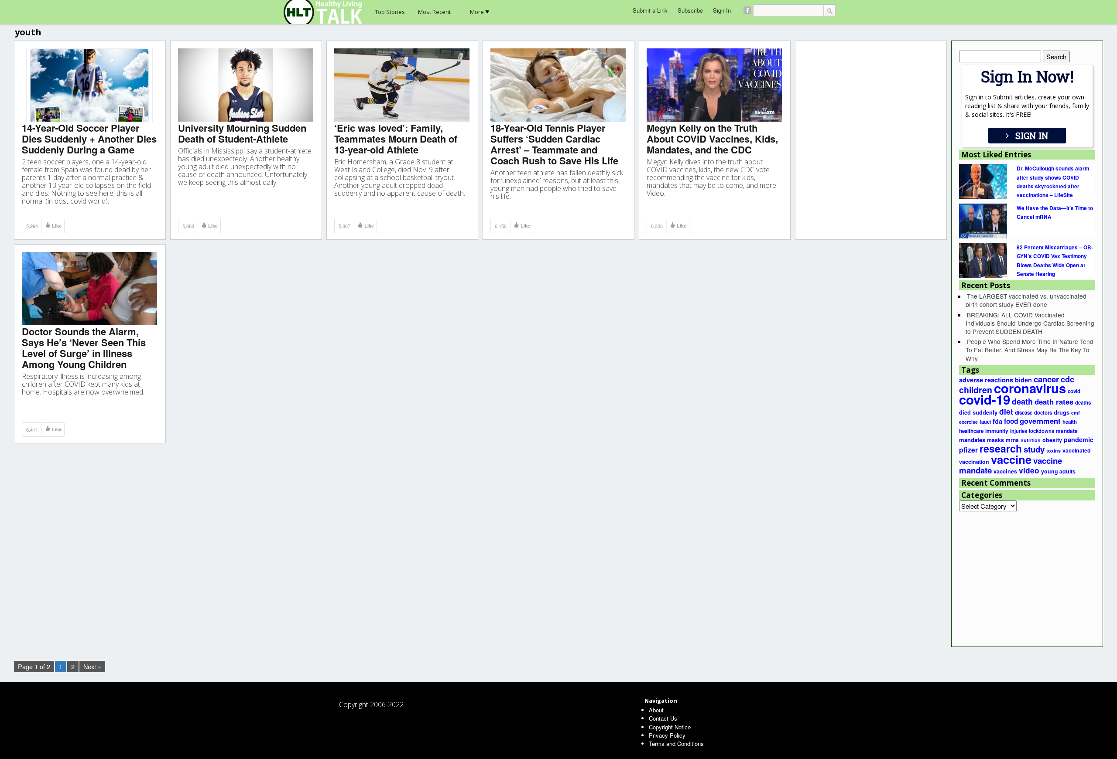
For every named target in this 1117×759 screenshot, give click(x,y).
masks (995, 440)
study (1034, 449)
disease (1023, 412)
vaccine (1011, 459)
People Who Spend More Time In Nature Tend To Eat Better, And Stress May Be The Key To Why (1029, 349)
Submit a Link (650, 10)
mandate (1067, 431)
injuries (1018, 430)
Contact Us (663, 718)
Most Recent (434, 12)
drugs (1061, 412)
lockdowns (1041, 430)
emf (1075, 412)
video (1029, 470)
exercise (968, 422)
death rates (1054, 401)
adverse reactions (986, 380)
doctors (1043, 412)
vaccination (974, 462)
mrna (1012, 440)
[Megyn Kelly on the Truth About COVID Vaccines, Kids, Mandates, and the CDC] (714, 84)
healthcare (971, 431)
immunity (996, 431)
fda (997, 421)
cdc (1067, 379)
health (1069, 421)
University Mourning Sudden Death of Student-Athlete (242, 133)
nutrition (1031, 440)
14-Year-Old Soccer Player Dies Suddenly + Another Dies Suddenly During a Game (89, 139)
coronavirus (1030, 388)
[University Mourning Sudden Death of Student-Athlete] (245, 84)
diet (1006, 411)
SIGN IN (1031, 135)
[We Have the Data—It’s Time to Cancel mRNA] (983, 220)
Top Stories (390, 12)
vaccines (1005, 471)
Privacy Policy (667, 735)
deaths (1083, 402)
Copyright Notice (670, 727)
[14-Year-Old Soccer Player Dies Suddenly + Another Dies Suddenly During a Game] (89, 84)
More (477, 12)
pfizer (968, 450)
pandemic (1078, 439)
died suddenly (978, 412)
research (1001, 448)
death (1022, 401)
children (975, 390)
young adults (1058, 471)
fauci (985, 421)
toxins (1053, 450)
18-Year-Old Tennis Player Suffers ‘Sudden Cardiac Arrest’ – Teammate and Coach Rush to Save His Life (554, 144)
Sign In (722, 10)
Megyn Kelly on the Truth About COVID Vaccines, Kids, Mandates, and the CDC (712, 139)
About (656, 710)
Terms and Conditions (676, 743)
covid (1074, 391)
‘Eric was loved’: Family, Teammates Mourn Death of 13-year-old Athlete (395, 139)
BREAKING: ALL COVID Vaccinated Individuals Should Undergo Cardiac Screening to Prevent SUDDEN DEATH (1030, 323)
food (1011, 421)
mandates (972, 440)
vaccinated (1076, 450)
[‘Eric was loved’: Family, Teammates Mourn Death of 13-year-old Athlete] (401, 84)
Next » (92, 666)
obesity (1052, 440)
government (1040, 420)
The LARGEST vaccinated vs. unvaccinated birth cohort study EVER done (1026, 300)
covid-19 (984, 399)
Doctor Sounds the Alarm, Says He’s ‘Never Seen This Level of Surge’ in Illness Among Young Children (84, 347)
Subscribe (690, 10)
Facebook (747, 10)
